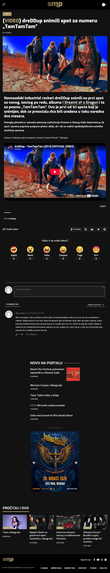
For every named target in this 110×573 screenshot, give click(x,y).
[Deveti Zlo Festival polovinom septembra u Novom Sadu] (73, 374)
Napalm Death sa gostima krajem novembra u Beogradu (41, 535)
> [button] (76, 463)
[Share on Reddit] (92, 229)
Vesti (7, 14)
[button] (5, 5)
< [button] (34, 463)
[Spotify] (105, 560)
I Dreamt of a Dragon (80, 102)
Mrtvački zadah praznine (47, 405)
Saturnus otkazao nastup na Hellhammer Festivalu (68, 535)
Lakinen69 (31, 568)
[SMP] (55, 5)
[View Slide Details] (55, 461)
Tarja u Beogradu (11, 532)
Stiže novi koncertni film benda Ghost (51, 415)
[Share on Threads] (104, 229)
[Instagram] (102, 560)
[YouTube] (98, 560)
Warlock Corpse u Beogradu (46, 385)
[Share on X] (85, 229)
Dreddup (12, 219)
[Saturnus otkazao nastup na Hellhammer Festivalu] (68, 522)
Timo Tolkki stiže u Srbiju (44, 395)
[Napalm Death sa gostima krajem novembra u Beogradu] (42, 522)
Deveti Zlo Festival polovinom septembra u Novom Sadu (47, 371)
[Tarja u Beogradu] (15, 522)
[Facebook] (94, 560)
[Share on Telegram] (98, 229)
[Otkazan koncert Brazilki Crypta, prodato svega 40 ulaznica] (95, 522)
